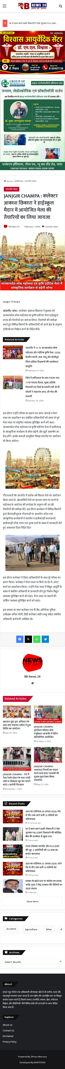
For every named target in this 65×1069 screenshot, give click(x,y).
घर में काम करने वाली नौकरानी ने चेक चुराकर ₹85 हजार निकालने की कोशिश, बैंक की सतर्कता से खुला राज (43, 833)
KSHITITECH (39, 1062)
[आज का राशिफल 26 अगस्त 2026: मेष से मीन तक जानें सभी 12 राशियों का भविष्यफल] (13, 816)
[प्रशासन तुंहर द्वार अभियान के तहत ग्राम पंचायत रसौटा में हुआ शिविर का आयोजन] (17, 711)
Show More (33, 902)
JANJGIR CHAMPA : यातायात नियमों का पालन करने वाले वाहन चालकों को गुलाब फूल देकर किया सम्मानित (46, 773)
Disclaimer (8, 1036)
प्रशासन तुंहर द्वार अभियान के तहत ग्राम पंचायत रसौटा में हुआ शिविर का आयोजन (17, 725)
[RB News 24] (32, 6)
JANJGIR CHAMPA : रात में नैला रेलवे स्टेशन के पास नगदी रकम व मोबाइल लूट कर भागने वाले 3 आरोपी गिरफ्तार (16, 779)
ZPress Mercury (39, 1057)
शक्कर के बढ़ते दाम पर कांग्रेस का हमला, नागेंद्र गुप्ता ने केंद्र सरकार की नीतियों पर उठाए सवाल (43, 885)
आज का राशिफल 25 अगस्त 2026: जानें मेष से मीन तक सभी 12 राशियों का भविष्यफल (43, 867)
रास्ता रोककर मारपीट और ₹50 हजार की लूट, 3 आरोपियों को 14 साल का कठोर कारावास (42, 850)
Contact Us (8, 1031)
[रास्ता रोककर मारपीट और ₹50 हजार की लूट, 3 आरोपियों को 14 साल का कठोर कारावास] (13, 851)
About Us (7, 1025)
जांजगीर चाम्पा (30, 181)
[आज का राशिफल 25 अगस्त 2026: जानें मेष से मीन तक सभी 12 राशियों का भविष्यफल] (13, 868)
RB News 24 (14, 226)
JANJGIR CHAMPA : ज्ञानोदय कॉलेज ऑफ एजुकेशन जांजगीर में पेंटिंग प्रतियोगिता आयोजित (46, 732)
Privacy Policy (9, 1042)
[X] (28, 639)
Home (9, 181)
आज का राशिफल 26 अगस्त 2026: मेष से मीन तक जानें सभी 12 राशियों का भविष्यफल (42, 815)
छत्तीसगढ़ (19, 181)
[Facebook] (19, 639)
